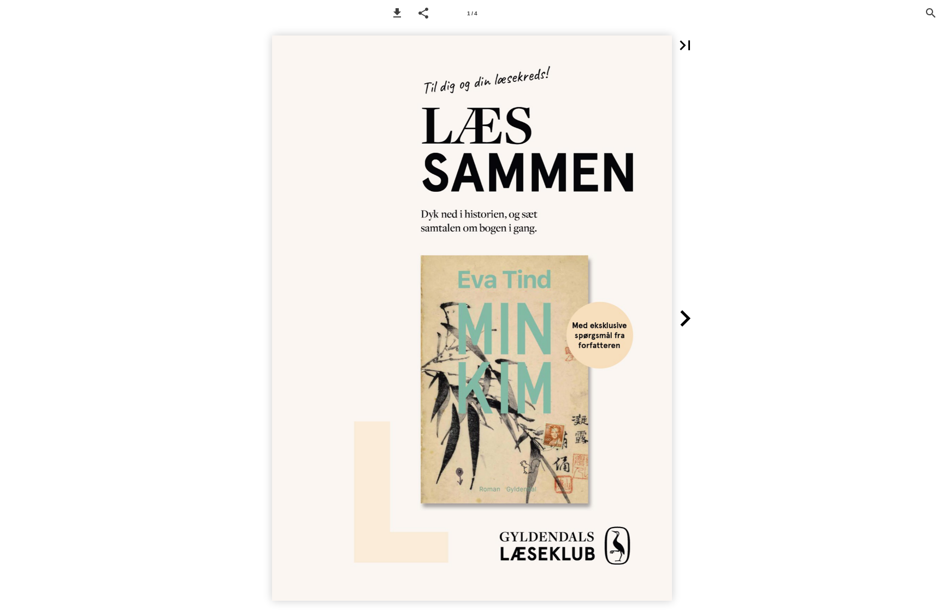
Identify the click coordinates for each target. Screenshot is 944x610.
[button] (397, 13)
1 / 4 (472, 13)
